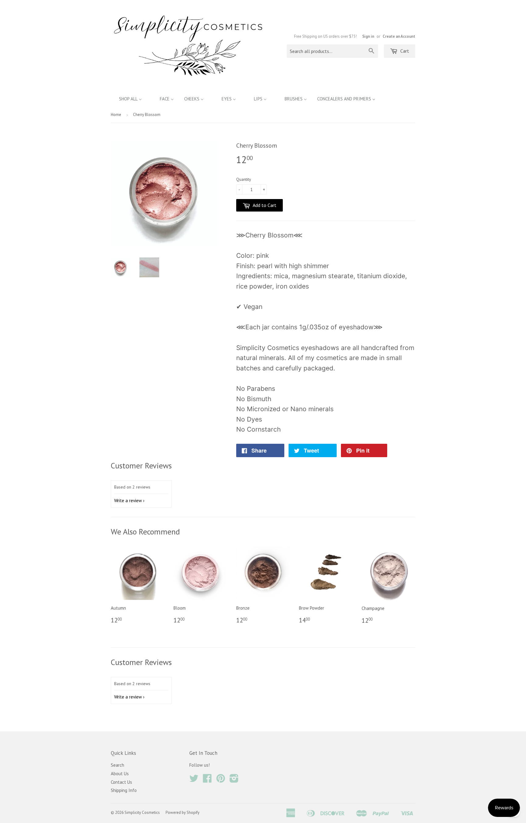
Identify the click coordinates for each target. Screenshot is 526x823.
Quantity (243, 179)
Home (116, 114)
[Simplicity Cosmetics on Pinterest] (220, 780)
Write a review (128, 500)
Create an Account (399, 36)
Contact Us (121, 782)
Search (117, 765)
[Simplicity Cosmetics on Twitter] (193, 780)
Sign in (368, 36)
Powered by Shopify (182, 812)
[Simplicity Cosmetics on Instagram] (234, 780)
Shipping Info (124, 790)
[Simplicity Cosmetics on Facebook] (207, 780)
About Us (120, 773)
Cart (404, 51)
